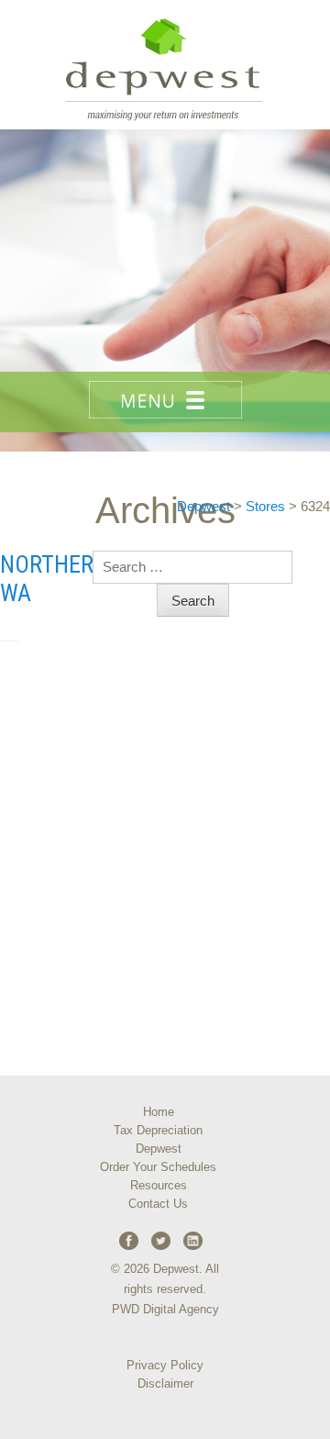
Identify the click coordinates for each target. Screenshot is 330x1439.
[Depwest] (165, 64)
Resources (158, 1185)
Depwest (159, 1148)
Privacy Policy (165, 1365)
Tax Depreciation (158, 1130)
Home (158, 1112)
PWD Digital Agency (165, 1309)
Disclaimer (165, 1383)
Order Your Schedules (158, 1167)
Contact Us (158, 1203)
